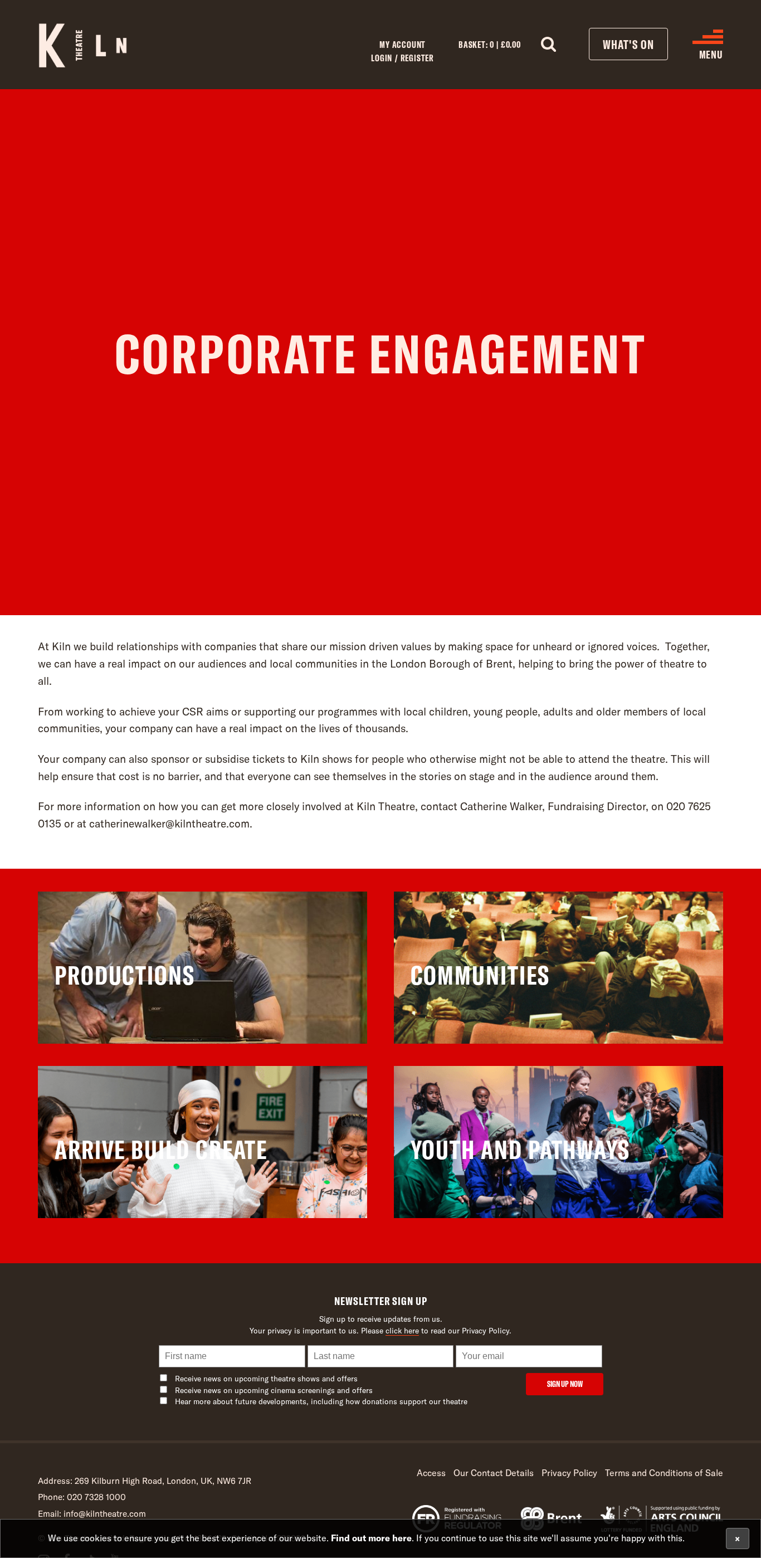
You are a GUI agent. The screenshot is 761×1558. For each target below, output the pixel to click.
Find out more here (371, 1537)
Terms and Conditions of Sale (664, 1472)
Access (431, 1472)
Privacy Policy (569, 1472)
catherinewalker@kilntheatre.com (169, 823)
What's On (628, 44)
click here (402, 1330)
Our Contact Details (493, 1472)
